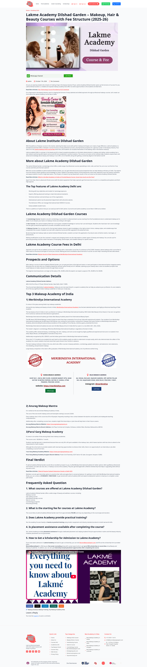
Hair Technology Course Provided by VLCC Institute (53, 89)
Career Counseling (56, 4)
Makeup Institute (33, 609)
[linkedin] (36, 651)
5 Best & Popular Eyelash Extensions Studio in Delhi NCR (55, 471)
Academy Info (35, 10)
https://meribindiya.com (54, 386)
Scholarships (66, 4)
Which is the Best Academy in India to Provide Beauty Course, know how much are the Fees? (66, 177)
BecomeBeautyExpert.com (88, 543)
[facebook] (27, 651)
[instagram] (33, 651)
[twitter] (30, 651)
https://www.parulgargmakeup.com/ (61, 452)
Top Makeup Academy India (57, 609)
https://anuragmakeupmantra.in (56, 424)
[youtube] (39, 651)
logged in (36, 616)
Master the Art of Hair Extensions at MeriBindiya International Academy (60, 254)
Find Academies (45, 4)
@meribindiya (101, 384)
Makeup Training (43, 609)
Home (37, 4)
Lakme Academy (49, 287)
